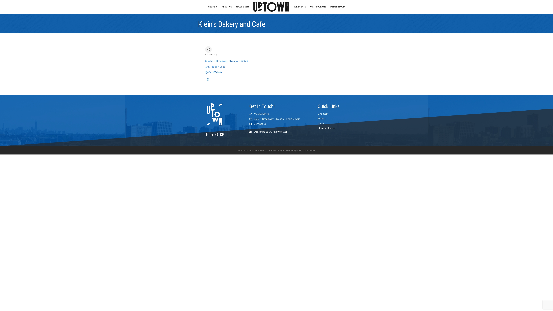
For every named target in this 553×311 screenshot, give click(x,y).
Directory (323, 113)
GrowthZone (309, 150)
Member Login (337, 6)
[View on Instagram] (207, 81)
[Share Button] (208, 49)
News (321, 123)
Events (322, 118)
